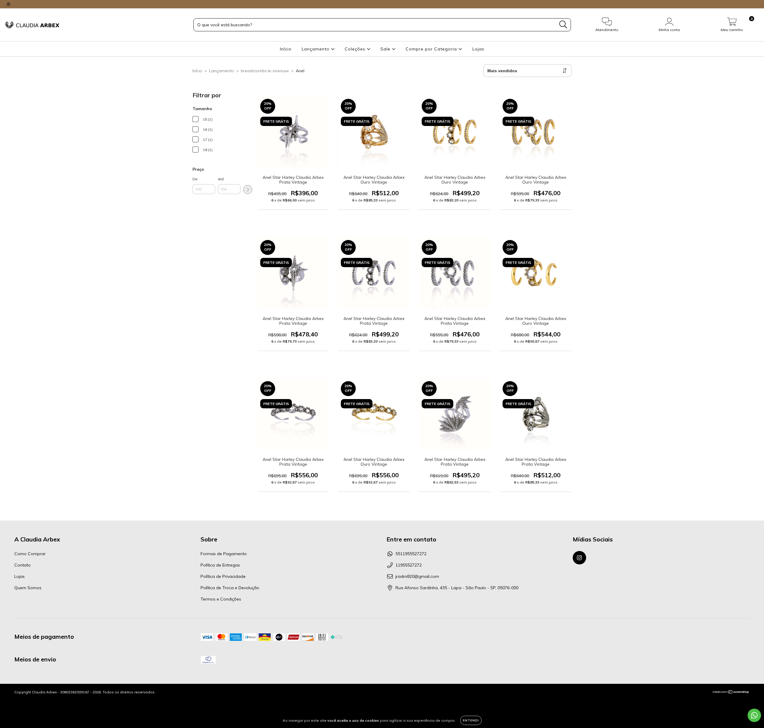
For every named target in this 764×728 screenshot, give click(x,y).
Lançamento (316, 49)
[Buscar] (563, 25)
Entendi (471, 720)
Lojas (478, 49)
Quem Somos (27, 587)
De (195, 179)
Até (221, 179)
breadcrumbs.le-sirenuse (265, 70)
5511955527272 (410, 553)
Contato (22, 565)
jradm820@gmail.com (417, 576)
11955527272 (408, 565)
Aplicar (247, 189)
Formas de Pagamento (224, 553)
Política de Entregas (220, 565)
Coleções (356, 49)
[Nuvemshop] (731, 692)
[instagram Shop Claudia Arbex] (8, 4)
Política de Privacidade (223, 576)
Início (286, 49)
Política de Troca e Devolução (230, 587)
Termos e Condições (221, 599)
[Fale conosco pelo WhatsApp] (754, 715)
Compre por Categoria (432, 49)
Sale (386, 49)
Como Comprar (30, 553)
